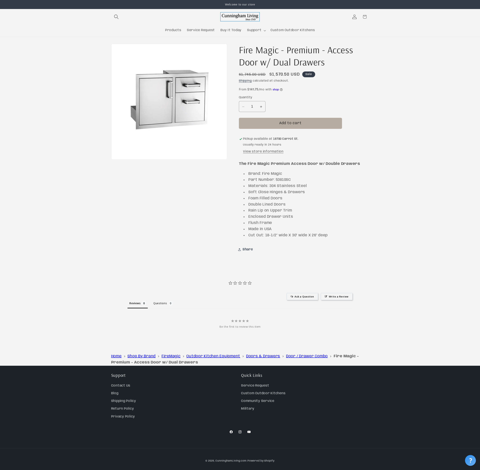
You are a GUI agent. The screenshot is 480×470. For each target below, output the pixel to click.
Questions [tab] (160, 303)
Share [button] (248, 249)
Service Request (255, 385)
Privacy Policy (123, 416)
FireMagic (171, 356)
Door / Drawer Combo (307, 356)
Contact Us (120, 385)
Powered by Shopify (261, 461)
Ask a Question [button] (304, 296)
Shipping (245, 81)
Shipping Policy (123, 401)
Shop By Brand (142, 356)
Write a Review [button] (339, 296)
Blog (114, 393)
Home (116, 356)
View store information (263, 151)
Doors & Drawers (263, 356)
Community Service (257, 401)
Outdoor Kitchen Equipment (213, 356)
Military (247, 409)
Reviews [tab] (134, 303)
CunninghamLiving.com (231, 461)
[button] (116, 17)
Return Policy (122, 409)
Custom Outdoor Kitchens (263, 393)
